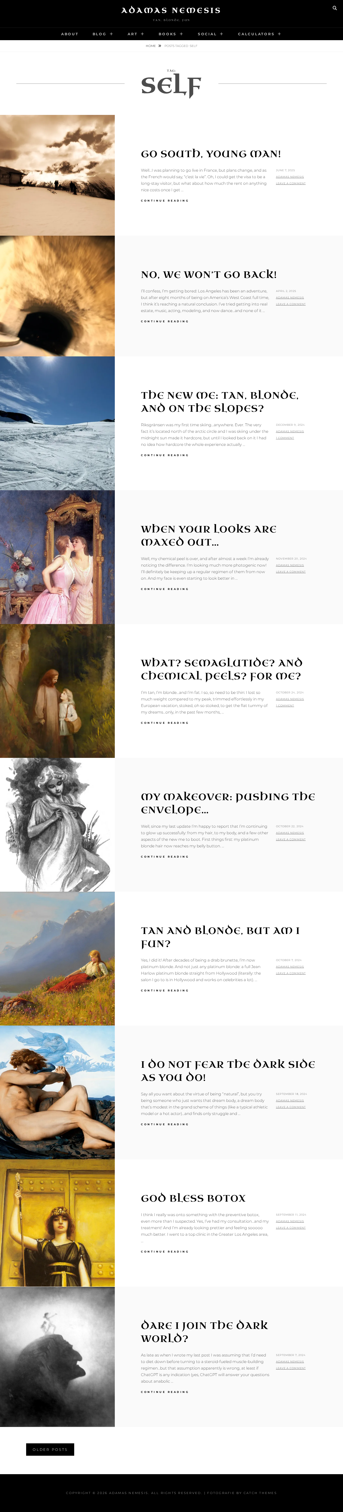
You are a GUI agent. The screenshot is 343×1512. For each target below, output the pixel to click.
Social (207, 34)
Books (168, 34)
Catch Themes (260, 1493)
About (70, 34)
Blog (100, 34)
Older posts (50, 1449)
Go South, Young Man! (211, 154)
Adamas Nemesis (171, 10)
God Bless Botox (193, 1199)
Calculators (256, 34)
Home (151, 46)
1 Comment (285, 438)
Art (132, 34)
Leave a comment (291, 183)
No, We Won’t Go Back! (209, 275)
